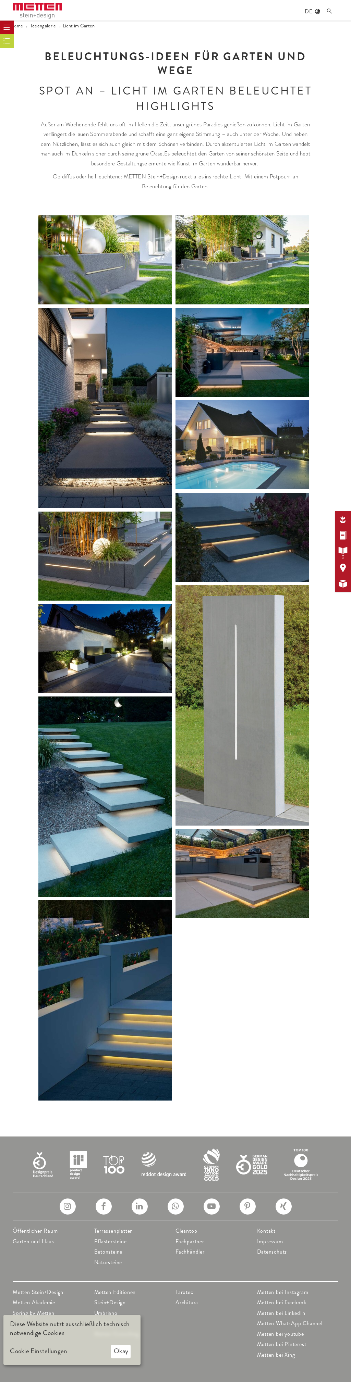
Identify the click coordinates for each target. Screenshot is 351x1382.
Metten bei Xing (276, 1355)
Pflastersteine (110, 1241)
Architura (187, 1302)
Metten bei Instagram (282, 1292)
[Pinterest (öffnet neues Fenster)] (247, 1206)
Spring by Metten (34, 1313)
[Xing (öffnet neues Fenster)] (283, 1206)
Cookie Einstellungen (38, 1351)
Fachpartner (190, 1241)
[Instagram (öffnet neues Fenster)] (67, 1206)
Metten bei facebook (281, 1302)
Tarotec (184, 1292)
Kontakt (266, 1231)
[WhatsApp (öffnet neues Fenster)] (175, 1206)
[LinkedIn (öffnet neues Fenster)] (139, 1206)
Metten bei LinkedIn (281, 1313)
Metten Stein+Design (38, 1292)
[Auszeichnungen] (175, 1164)
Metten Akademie (34, 1302)
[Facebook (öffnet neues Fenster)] (103, 1206)
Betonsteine (108, 1252)
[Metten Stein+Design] (37, 11)
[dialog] (72, 1340)
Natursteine (108, 1262)
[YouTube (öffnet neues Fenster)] (211, 1206)
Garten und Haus (33, 1241)
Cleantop (186, 1231)
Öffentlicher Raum (35, 1231)
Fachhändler (190, 1252)
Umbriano (106, 1313)
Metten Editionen (115, 1292)
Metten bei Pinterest (281, 1344)
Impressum (270, 1241)
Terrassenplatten (113, 1231)
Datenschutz (272, 1252)
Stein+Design (110, 1302)
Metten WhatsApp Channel (290, 1323)
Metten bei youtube (280, 1334)
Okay (121, 1351)
